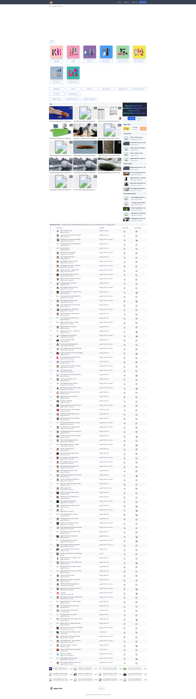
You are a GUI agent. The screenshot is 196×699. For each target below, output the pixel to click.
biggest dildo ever (89, 99)
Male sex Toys (106, 61)
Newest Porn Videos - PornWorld (68, 645)
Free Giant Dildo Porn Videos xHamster (70, 427)
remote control (64, 651)
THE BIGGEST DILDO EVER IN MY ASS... (70, 414)
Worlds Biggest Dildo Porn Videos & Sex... (70, 662)
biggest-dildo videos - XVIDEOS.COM (69, 270)
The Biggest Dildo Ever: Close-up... (69, 540)
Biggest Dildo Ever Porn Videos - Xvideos (70, 566)
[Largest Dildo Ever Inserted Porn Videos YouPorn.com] (126, 149)
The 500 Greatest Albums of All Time (69, 274)
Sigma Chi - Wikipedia (65, 653)
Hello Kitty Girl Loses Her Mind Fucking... (70, 531)
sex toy (101, 688)
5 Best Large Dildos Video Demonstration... (71, 374)
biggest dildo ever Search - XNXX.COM (70, 579)
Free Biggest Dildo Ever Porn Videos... (69, 605)
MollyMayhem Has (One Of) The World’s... (70, 239)
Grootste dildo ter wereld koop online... (70, 505)
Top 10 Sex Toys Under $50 (67, 361)
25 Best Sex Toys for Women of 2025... (69, 492)
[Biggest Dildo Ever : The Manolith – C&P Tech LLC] (126, 179)
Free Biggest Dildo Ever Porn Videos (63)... (71, 431)
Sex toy (119, 2)
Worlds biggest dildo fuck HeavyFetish (70, 418)
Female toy (134, 2)
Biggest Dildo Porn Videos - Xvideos (69, 322)
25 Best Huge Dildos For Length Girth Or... (71, 291)
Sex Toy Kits (56, 82)
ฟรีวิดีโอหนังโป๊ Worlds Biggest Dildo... (69, 584)
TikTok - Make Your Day (136, 137)
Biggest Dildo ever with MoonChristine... (70, 392)
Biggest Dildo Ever (134, 144)
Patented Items (73, 82)
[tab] (52, 41)
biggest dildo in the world (74, 99)
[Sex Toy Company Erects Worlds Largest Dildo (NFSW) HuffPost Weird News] (126, 173)
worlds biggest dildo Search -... (68, 257)
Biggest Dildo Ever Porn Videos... (68, 326)
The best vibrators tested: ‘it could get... (70, 422)
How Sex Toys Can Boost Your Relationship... (71, 553)
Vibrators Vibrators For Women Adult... (70, 313)
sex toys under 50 (64, 363)
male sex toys (63, 633)
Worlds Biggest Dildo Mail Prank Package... (71, 348)
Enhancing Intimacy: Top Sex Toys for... (70, 549)
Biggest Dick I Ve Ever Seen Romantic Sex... (71, 562)
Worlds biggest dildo (65, 488)
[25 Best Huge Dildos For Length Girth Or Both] (126, 209)
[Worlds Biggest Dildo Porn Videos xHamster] (126, 198)
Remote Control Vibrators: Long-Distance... (71, 649)
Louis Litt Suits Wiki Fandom (67, 339)
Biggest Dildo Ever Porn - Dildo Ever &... (70, 331)
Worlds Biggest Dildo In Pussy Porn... (69, 462)
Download (142, 2)
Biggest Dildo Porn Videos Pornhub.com (70, 278)
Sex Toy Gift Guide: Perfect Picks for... (69, 610)
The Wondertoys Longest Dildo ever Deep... (71, 475)
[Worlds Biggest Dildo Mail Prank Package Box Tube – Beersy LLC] (126, 189)
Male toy (126, 2)
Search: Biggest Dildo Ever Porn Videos (70, 305)
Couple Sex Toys (122, 61)
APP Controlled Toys (140, 61)
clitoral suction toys (65, 411)
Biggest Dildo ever (65, 248)
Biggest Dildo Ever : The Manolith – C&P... (70, 557)
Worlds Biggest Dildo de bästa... (68, 501)
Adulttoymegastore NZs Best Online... (69, 466)
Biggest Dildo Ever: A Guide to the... (69, 536)
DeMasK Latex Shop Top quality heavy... (70, 636)
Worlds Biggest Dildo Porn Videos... (69, 261)
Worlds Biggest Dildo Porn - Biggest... (69, 444)
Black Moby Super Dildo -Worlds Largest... (71, 387)
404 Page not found (57, 6)
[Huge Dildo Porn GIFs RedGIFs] (126, 214)
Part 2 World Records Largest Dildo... (69, 457)
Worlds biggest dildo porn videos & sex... (70, 357)
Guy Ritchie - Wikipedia (66, 400)
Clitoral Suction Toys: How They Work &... (70, 409)
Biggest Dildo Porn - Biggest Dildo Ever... (70, 623)
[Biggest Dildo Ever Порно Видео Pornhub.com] (126, 159)
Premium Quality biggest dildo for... (69, 440)
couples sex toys (64, 550)
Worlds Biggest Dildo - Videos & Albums (70, 640)
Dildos (73, 61)
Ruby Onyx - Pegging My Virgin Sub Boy (70, 483)
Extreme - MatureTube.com (67, 448)
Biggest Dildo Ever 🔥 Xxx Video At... (69, 396)
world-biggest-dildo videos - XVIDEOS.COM (71, 597)
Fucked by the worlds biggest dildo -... (70, 453)
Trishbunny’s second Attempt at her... (69, 496)
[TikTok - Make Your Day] (126, 138)
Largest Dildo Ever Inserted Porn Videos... (70, 235)
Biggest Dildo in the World (136, 139)
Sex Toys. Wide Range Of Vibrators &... (70, 479)
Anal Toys (90, 61)
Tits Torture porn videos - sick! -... (68, 379)
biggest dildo (57, 99)
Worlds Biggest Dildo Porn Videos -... (69, 383)
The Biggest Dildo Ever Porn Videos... (69, 518)
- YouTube (62, 592)
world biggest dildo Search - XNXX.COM (70, 265)
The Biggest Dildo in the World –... (69, 283)
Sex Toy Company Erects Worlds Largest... (70, 435)
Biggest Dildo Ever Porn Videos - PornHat (70, 571)
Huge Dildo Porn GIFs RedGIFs (68, 252)
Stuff (61, 509)
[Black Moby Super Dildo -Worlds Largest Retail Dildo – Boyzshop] (126, 184)
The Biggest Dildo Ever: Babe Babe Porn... (71, 243)
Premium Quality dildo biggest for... (69, 344)
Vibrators (57, 61)
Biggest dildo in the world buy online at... (70, 588)
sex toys (62, 555)
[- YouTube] (126, 203)
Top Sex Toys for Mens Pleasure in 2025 (70, 632)
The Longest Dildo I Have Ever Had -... (69, 318)
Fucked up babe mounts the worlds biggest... (71, 352)
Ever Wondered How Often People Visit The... (71, 619)
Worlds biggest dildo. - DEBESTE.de (69, 309)
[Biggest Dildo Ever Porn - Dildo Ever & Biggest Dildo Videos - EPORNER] (126, 168)
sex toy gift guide (64, 611)
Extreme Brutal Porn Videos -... (68, 575)
